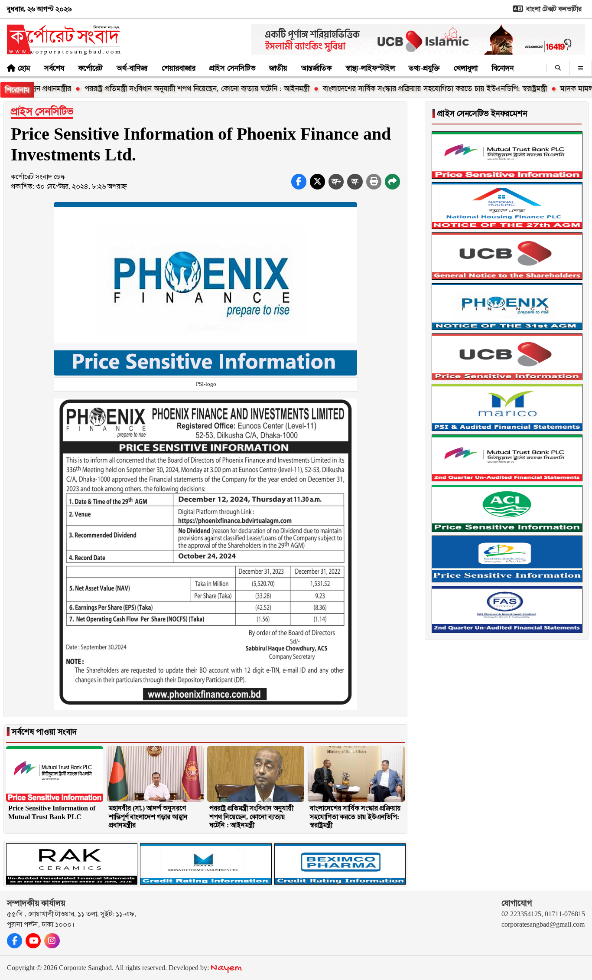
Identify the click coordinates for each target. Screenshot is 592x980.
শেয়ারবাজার (178, 68)
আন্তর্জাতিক (316, 68)
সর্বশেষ (54, 68)
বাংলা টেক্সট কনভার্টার (553, 9)
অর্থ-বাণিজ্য (132, 68)
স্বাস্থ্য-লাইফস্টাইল (370, 68)
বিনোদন (502, 68)
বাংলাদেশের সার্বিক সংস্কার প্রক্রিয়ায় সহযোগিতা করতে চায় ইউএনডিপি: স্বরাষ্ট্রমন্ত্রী (406, 88)
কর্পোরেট (90, 68)
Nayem (226, 968)
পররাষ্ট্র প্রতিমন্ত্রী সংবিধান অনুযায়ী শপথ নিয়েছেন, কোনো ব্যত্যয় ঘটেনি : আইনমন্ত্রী (167, 88)
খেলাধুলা (466, 68)
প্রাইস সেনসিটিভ (232, 68)
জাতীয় (278, 68)
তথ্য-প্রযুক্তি (424, 68)
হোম (24, 68)
